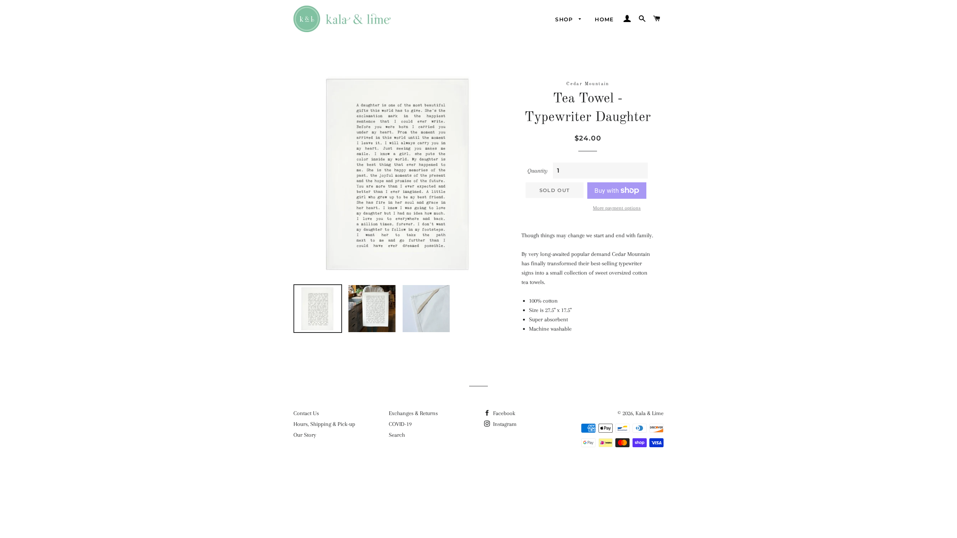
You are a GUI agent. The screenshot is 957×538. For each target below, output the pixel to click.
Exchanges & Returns (413, 413)
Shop (565, 19)
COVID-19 (400, 424)
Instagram (504, 424)
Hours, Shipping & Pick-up (324, 424)
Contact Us (306, 413)
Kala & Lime (650, 413)
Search (397, 435)
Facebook (503, 413)
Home (604, 19)
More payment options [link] (617, 208)
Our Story (304, 435)
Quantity (537, 170)
